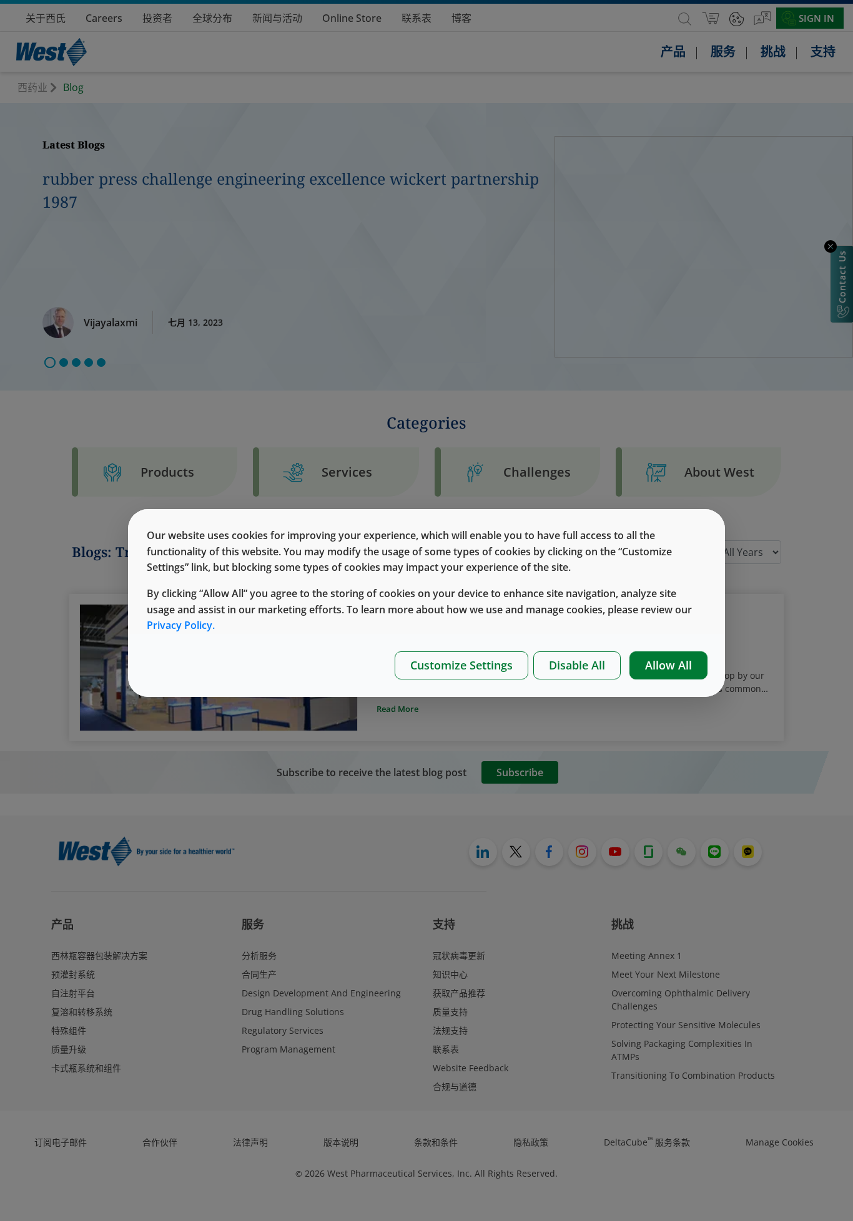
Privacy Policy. (181, 625)
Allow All (668, 665)
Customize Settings (461, 665)
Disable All (577, 665)
